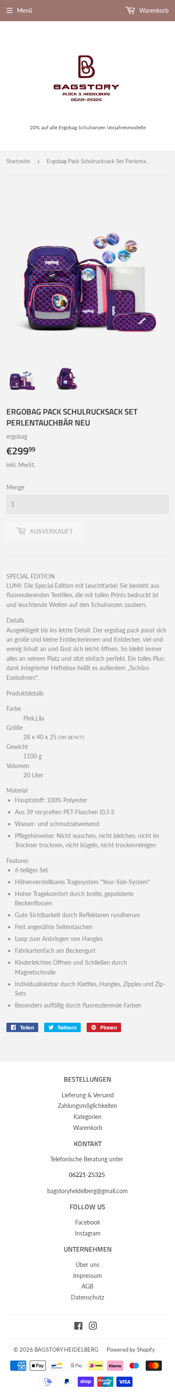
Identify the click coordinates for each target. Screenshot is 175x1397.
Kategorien (87, 1116)
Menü (24, 10)
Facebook (87, 1222)
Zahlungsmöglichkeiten (87, 1105)
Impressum (87, 1275)
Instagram (88, 1233)
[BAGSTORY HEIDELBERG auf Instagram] (93, 1326)
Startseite (18, 161)
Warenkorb (153, 10)
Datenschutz (87, 1297)
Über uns (87, 1264)
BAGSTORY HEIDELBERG (66, 1349)
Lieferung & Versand (88, 1095)
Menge (15, 487)
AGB (87, 1286)
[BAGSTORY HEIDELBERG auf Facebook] (78, 1326)
